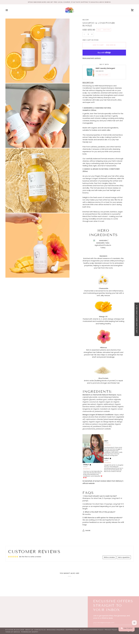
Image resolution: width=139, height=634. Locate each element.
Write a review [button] (109, 557)
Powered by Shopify (29, 632)
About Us (29, 630)
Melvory (86, 20)
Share (87, 530)
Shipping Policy (72, 630)
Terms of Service (12, 632)
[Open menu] (8, 10)
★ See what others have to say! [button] (137, 319)
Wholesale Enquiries (56, 630)
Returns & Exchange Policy (92, 630)
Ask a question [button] (124, 557)
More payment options (92, 58)
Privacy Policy (111, 630)
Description (88, 82)
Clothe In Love (13, 630)
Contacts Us (40, 630)
